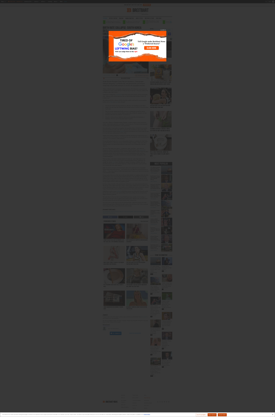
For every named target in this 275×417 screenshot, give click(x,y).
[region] (137, 414)
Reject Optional (212, 414)
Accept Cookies (222, 414)
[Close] (272, 414)
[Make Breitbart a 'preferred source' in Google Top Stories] (137, 45)
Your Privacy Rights (201, 414)
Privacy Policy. (147, 414)
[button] (137, 208)
